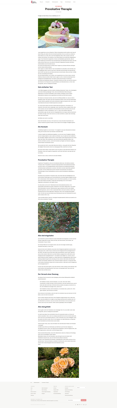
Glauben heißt (56, 389)
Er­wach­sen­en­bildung (57, 393)
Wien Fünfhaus (44, 389)
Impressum (67, 393)
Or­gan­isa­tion (56, 391)
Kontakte (66, 388)
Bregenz (43, 393)
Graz (31, 388)
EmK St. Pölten (33, 393)
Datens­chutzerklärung (69, 395)
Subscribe (84, 400)
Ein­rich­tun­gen (67, 391)
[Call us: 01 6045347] (85, 404)
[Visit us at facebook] (75, 404)
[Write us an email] (83, 404)
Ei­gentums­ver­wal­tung (68, 389)
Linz (31, 389)
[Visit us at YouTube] (77, 404)
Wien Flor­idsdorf (45, 388)
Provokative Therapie (45, 382)
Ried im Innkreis (33, 391)
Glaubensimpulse (36, 382)
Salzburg (32, 395)
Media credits (43, 404)
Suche (74, 1)
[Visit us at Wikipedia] (81, 404)
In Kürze (55, 388)
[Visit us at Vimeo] (79, 404)
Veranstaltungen (68, 1)
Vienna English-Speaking (46, 391)
